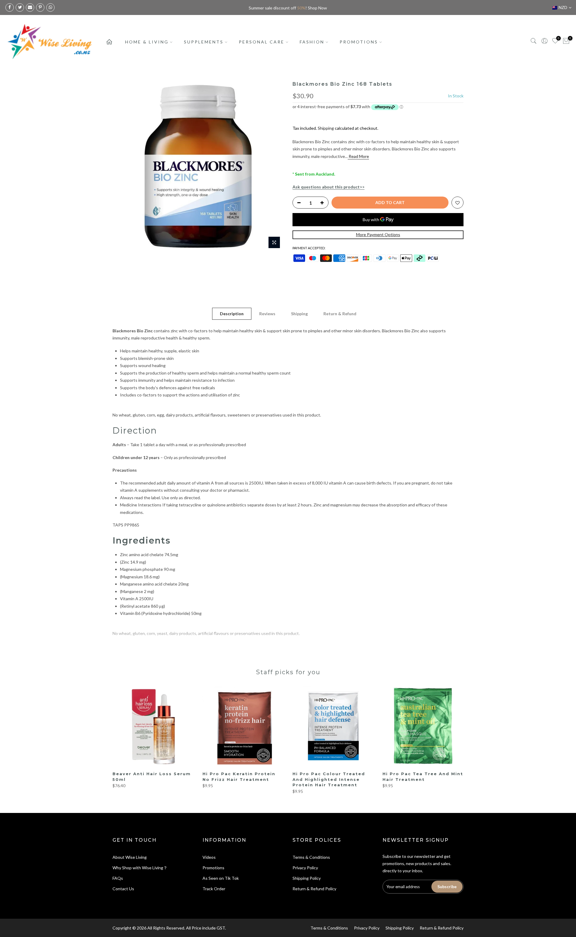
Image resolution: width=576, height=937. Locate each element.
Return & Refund (339, 313)
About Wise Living (129, 857)
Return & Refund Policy (314, 888)
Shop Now (317, 7)
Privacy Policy (305, 867)
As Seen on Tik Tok (220, 878)
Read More (358, 156)
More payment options (378, 234)
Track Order (213, 888)
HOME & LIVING (147, 41)
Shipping (326, 128)
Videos (209, 857)
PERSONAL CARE (261, 41)
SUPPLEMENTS (204, 41)
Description (232, 313)
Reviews (267, 313)
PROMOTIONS (359, 41)
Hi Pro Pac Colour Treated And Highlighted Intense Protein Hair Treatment (328, 779)
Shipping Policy (306, 878)
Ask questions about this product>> (328, 186)
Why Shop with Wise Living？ (139, 867)
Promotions (213, 867)
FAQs (117, 878)
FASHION (312, 41)
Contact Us (123, 888)
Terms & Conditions (311, 857)
